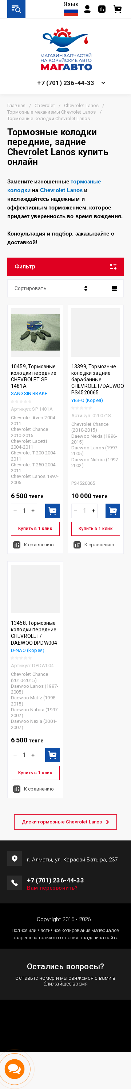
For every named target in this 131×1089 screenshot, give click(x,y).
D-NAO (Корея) (27, 650)
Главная (16, 105)
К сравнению (39, 544)
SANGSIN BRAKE (29, 393)
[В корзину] (52, 511)
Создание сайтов (65, 1021)
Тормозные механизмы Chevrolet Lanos (51, 112)
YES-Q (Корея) (87, 400)
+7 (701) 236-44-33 (65, 83)
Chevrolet (45, 105)
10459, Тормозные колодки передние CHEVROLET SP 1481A (34, 376)
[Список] (114, 288)
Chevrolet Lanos (81, 105)
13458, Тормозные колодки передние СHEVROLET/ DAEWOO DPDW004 (34, 633)
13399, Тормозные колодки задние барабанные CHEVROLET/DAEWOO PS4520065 (97, 380)
